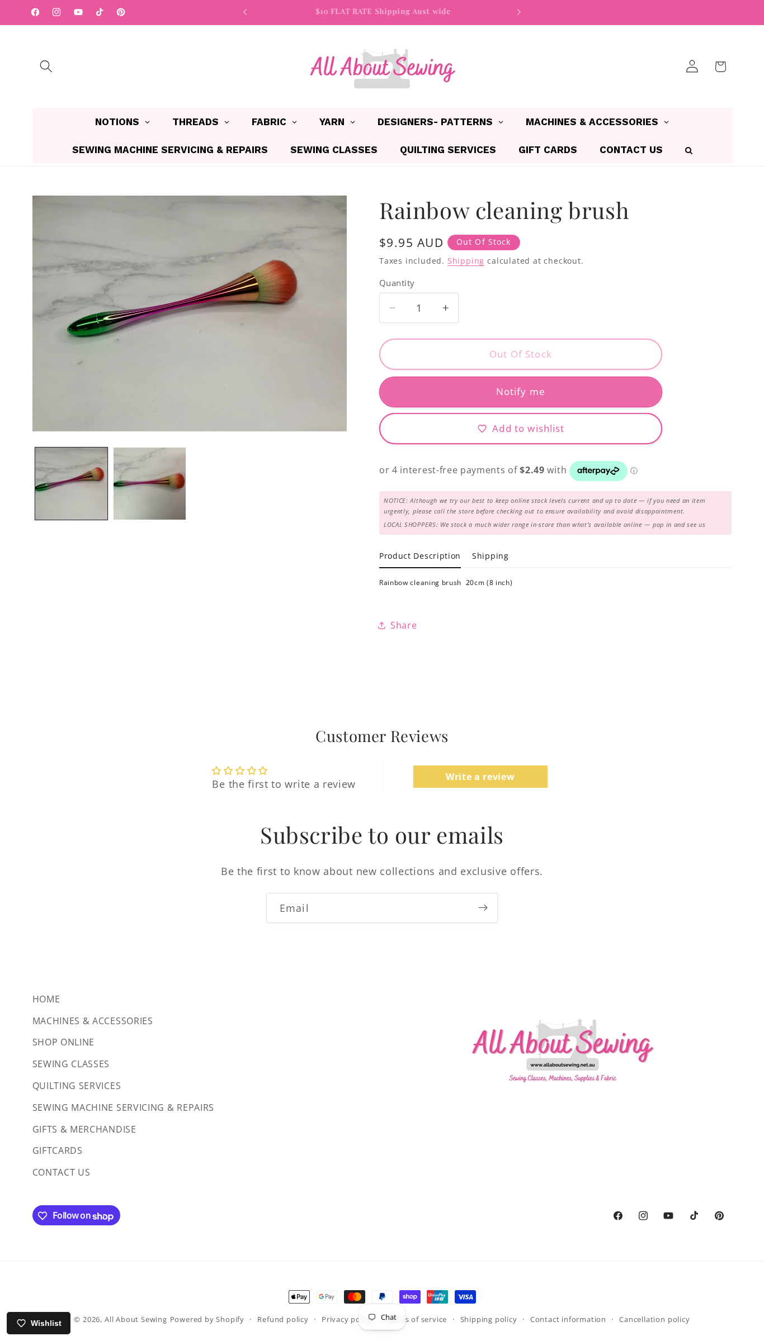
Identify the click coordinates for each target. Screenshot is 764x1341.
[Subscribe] (483, 908)
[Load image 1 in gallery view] (71, 484)
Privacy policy (347, 1319)
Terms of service (416, 1319)
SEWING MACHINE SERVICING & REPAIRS (123, 1107)
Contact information (568, 1319)
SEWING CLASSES (71, 1064)
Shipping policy (488, 1319)
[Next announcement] (519, 12)
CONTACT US (61, 1173)
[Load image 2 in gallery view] (150, 484)
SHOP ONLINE (63, 1042)
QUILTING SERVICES (76, 1086)
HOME (46, 999)
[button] (46, 67)
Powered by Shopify (207, 1319)
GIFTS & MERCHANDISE (84, 1129)
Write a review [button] (480, 777)
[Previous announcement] (245, 12)
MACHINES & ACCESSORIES (92, 1021)
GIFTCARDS (57, 1151)
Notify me (520, 391)
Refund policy (282, 1319)
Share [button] (403, 625)
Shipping (465, 260)
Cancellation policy (654, 1319)
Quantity (397, 282)
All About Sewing (136, 1319)
